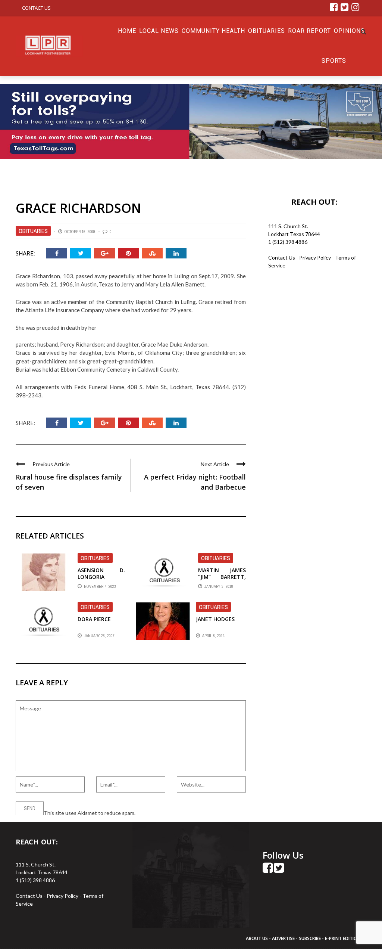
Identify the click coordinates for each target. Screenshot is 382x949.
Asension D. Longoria (101, 573)
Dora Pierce (94, 619)
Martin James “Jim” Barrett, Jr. (221, 577)
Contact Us (36, 7)
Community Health (213, 30)
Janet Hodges (215, 619)
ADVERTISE (283, 938)
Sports (334, 60)
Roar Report (309, 30)
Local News (159, 30)
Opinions (349, 30)
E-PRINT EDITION (343, 938)
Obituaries (266, 30)
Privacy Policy (315, 257)
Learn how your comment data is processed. (188, 813)
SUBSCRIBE (310, 938)
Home (127, 30)
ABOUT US (257, 938)
